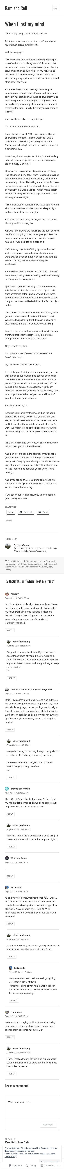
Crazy (30, 564)
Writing (8, 570)
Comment (48, 1124)
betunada (16, 887)
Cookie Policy (10, 1157)
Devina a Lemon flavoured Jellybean (31, 689)
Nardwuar (43, 567)
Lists (27, 567)
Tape (50, 567)
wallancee (16, 1012)
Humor (50, 564)
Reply (10, 630)
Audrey (15, 594)
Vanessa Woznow (33, 561)
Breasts (24, 564)
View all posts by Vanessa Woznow (29, 551)
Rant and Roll (16, 8)
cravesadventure (20, 788)
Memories (34, 567)
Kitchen (16, 567)
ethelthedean (20, 641)
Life (22, 567)
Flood (44, 564)
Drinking (37, 564)
